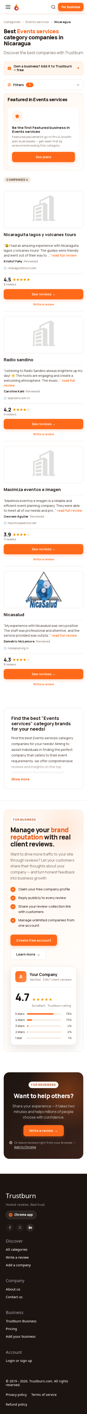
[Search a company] (53, 7)
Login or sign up (19, 1360)
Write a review (43, 304)
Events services (37, 22)
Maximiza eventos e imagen (32, 489)
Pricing (11, 1328)
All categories (16, 1249)
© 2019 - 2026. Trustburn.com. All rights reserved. (37, 1383)
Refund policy (16, 1404)
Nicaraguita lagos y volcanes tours (40, 234)
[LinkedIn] (30, 1228)
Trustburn (21, 1195)
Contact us (14, 1296)
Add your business (20, 1336)
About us (13, 1289)
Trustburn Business (21, 1321)
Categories (12, 22)
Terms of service (44, 1394)
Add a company (18, 1265)
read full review (64, 255)
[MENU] (8, 7)
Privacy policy (16, 1394)
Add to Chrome (25, 1147)
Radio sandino (18, 359)
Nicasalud (14, 614)
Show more (20, 779)
